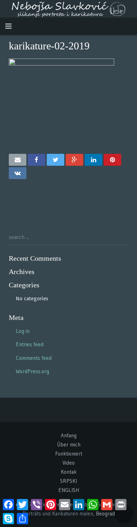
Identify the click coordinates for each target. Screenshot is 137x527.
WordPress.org (32, 371)
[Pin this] (112, 160)
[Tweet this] (55, 160)
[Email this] (17, 160)
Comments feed (34, 358)
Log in (23, 331)
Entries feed (30, 344)
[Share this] (36, 160)
